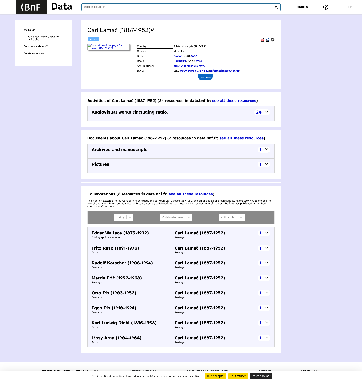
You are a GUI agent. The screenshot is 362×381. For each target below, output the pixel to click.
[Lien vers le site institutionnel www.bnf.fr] (31, 7)
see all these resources (234, 101)
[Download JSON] (273, 41)
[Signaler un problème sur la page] (152, 30)
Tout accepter (215, 376)
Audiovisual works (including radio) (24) (43, 38)
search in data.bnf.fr (94, 6)
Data (61, 7)
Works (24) (30, 29)
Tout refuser (238, 376)
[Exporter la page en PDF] (262, 41)
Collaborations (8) (34, 53)
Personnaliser (261, 376)
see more (205, 77)
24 (259, 112)
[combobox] (181, 7)
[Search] (276, 6)
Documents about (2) (36, 46)
